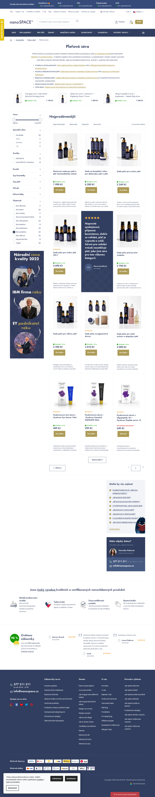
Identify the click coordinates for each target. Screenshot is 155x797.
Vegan (28, 243)
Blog (50, 12)
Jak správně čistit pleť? (122, 497)
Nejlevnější (73, 124)
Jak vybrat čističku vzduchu (134, 715)
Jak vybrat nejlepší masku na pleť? (126, 522)
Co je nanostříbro (85, 690)
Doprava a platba (50, 686)
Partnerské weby (108, 703)
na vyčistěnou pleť (102, 54)
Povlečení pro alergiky (132, 710)
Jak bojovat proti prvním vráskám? (126, 502)
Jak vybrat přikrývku (131, 699)
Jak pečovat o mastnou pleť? (124, 514)
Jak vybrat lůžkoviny (131, 686)
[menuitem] (14, 33)
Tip (28, 146)
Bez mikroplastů (28, 221)
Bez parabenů (28, 232)
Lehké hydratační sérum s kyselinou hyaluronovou (76, 78)
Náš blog (105, 708)
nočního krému (46, 57)
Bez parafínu (28, 224)
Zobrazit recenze (27, 651)
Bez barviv (28, 210)
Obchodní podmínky (51, 703)
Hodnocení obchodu (60, 12)
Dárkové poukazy (73, 12)
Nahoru (58, 468)
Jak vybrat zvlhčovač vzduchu (132, 727)
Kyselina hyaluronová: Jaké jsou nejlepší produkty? (125, 491)
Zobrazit (123, 434)
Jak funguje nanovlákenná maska (88, 696)
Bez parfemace (28, 228)
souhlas (40, 780)
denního (34, 57)
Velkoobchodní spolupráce (54, 721)
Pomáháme (106, 712)
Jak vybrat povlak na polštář (134, 694)
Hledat (77, 21)
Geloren (82, 730)
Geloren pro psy (84, 744)
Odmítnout (56, 779)
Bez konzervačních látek (28, 217)
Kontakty (105, 686)
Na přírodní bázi (28, 239)
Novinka (28, 142)
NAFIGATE (28, 158)
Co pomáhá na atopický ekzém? (125, 518)
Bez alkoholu (28, 206)
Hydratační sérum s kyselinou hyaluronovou (79, 72)
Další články (114, 529)
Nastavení (12, 788)
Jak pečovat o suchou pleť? (123, 510)
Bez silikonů (28, 236)
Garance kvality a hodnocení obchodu (58, 699)
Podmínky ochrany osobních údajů (56, 708)
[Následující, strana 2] (135, 468)
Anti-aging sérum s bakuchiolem (71, 65)
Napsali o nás (19, 12)
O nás (44, 12)
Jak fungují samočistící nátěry (87, 703)
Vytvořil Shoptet (139, 784)
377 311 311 (120, 561)
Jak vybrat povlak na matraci (131, 704)
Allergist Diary (107, 729)
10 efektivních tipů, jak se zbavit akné (127, 506)
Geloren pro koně (85, 739)
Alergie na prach (85, 713)
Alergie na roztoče (85, 709)
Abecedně (97, 124)
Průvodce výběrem (109, 12)
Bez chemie (28, 213)
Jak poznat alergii (85, 717)
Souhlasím (71, 779)
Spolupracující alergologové (54, 712)
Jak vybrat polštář (131, 690)
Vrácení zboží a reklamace (53, 690)
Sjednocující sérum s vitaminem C (68, 84)
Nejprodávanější (59, 124)
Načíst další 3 (97, 460)
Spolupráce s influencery (111, 725)
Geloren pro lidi (84, 735)
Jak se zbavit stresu (86, 722)
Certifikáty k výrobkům (33, 12)
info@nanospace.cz (123, 566)
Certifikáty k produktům (87, 726)
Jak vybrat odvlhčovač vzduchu (132, 720)
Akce (11, 12)
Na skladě (28, 135)
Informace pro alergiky (88, 12)
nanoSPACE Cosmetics (28, 162)
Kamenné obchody (51, 694)
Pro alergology (107, 716)
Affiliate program (108, 721)
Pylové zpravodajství (86, 686)
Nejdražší (85, 124)
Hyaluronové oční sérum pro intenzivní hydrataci (65, 87)
